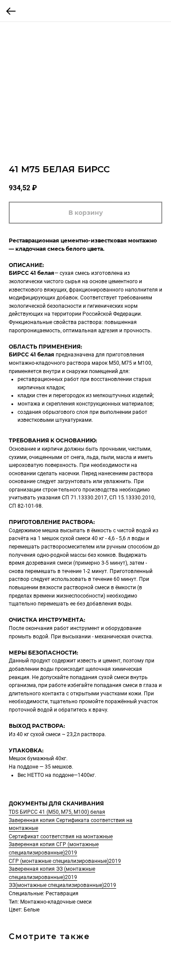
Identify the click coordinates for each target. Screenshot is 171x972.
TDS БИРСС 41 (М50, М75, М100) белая (57, 812)
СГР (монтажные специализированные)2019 (65, 861)
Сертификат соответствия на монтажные (61, 836)
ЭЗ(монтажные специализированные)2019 (62, 885)
